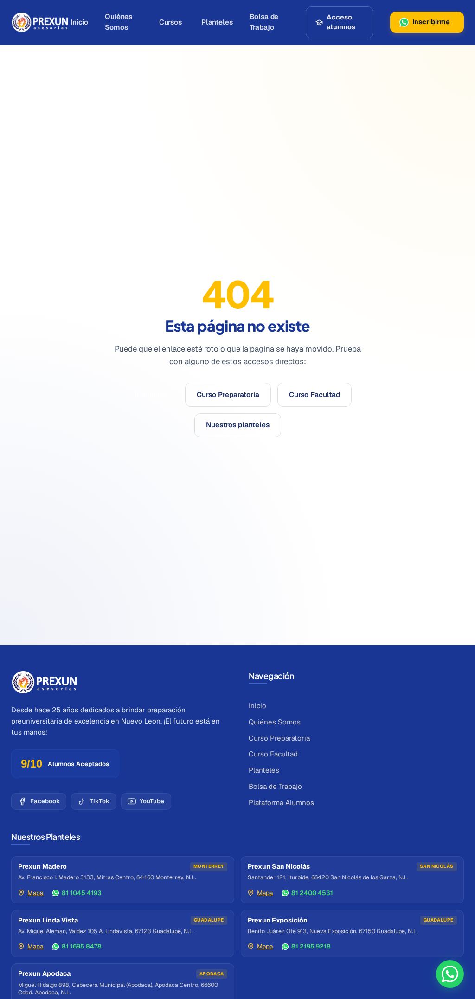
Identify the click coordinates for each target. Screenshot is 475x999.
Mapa (35, 893)
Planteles (217, 22)
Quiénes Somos (118, 22)
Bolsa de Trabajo (264, 22)
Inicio (79, 22)
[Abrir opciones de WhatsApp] (450, 974)
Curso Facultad (314, 394)
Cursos (170, 22)
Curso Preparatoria (228, 394)
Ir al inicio (151, 394)
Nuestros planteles (238, 424)
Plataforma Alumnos (281, 802)
